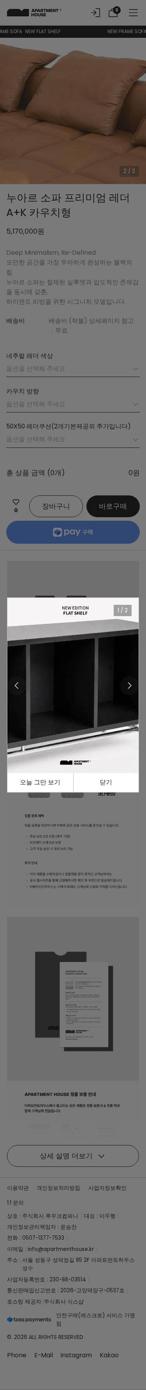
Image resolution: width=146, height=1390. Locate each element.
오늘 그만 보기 (40, 782)
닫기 (106, 782)
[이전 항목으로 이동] (16, 686)
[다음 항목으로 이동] (129, 686)
